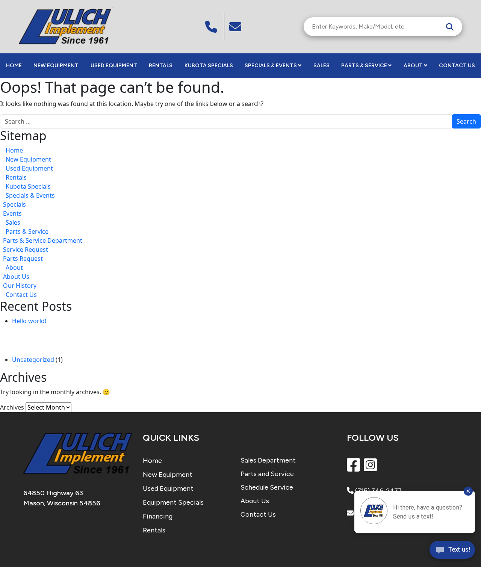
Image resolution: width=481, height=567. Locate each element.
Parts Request (23, 258)
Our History (19, 285)
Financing (157, 516)
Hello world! (29, 321)
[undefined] (236, 26)
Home (14, 65)
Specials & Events (271, 65)
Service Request (25, 249)
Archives (12, 407)
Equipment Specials (173, 502)
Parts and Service (267, 474)
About (413, 65)
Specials (14, 204)
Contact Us (457, 65)
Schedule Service (266, 487)
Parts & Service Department (42, 240)
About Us (16, 276)
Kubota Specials (209, 65)
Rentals (160, 65)
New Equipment (56, 65)
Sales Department (268, 460)
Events (12, 213)
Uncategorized (33, 359)
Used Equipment (114, 65)
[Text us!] (452, 551)
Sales (321, 65)
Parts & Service (364, 65)
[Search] (449, 26)
